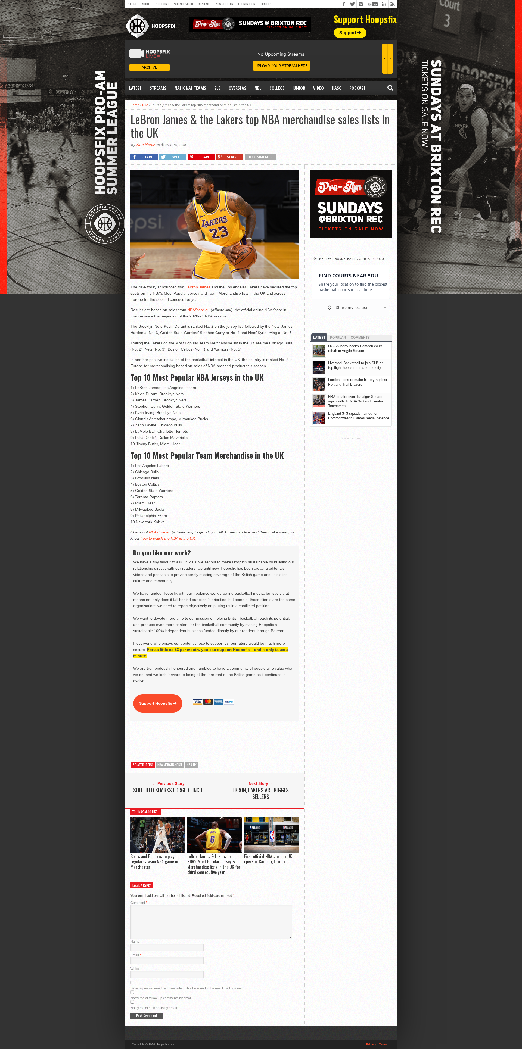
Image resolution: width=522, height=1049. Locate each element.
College (276, 88)
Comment (138, 903)
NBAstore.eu (160, 532)
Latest (135, 88)
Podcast (357, 88)
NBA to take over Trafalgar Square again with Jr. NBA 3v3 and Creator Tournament (355, 401)
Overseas (237, 88)
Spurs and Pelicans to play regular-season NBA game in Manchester (154, 861)
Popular (338, 337)
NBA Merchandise (169, 764)
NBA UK (192, 764)
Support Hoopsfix (156, 703)
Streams (158, 88)
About (146, 4)
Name (136, 942)
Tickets (266, 4)
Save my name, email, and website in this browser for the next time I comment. (187, 988)
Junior (299, 88)
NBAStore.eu (198, 310)
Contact (204, 4)
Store (132, 4)
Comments (360, 337)
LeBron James (197, 287)
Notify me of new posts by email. (154, 1008)
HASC (336, 88)
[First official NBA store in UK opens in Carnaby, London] (271, 851)
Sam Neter (145, 145)
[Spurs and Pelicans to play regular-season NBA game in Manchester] (157, 851)
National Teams (190, 88)
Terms (383, 1044)
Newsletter (224, 4)
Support (162, 4)
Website (136, 969)
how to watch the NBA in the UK (168, 538)
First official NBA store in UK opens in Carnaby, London (268, 859)
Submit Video (183, 4)
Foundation (246, 4)
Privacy (371, 1044)
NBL (257, 88)
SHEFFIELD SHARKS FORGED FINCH (167, 790)
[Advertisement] (229, 741)
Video (318, 88)
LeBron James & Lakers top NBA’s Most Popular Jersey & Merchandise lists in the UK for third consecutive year (213, 864)
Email (135, 955)
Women (136, 102)
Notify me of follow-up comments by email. (161, 998)
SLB (217, 88)
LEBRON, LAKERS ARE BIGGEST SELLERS (260, 793)
